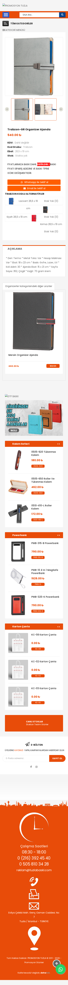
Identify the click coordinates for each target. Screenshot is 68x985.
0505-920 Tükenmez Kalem (43, 453)
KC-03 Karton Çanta (43, 688)
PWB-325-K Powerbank (45, 596)
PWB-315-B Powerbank (45, 543)
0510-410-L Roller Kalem (41, 507)
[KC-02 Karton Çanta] (18, 670)
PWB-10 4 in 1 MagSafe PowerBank (44, 571)
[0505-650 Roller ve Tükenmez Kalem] (18, 487)
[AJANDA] (34, 418)
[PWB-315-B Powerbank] (18, 552)
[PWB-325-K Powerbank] (18, 605)
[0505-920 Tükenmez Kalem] (18, 460)
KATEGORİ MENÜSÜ (14, 30)
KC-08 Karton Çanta (43, 634)
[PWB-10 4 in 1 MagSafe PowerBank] (18, 578)
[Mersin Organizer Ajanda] (34, 321)
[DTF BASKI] (34, 396)
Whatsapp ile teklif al (36, 182)
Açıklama (15, 249)
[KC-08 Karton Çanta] (18, 643)
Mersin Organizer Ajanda (23, 355)
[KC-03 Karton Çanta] (18, 697)
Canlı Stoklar (34, 721)
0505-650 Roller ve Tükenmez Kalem (42, 480)
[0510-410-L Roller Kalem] (18, 514)
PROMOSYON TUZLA (37, 958)
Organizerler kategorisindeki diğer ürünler (28, 286)
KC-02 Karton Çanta (43, 661)
